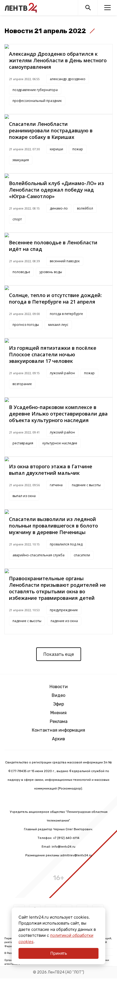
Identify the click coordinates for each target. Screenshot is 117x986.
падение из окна (64, 621)
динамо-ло (59, 208)
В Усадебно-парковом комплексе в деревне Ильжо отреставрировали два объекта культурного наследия (58, 413)
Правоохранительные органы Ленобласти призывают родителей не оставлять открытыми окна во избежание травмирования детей (57, 588)
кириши (56, 149)
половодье (21, 272)
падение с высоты (86, 485)
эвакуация (21, 160)
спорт (17, 219)
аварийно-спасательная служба (38, 555)
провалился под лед (66, 544)
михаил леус (58, 324)
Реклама (58, 721)
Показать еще (58, 654)
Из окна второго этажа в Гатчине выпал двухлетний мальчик (50, 469)
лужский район (62, 373)
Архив (58, 738)
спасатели (82, 555)
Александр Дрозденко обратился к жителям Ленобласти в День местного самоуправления (58, 60)
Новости (59, 686)
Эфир (58, 704)
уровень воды (50, 272)
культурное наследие (59, 443)
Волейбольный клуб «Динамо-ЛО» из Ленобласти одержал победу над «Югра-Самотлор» (56, 189)
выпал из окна (24, 496)
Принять (58, 953)
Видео (58, 695)
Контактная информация (58, 730)
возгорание (22, 384)
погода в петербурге (66, 313)
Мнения (58, 712)
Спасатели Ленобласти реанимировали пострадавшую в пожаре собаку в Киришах (51, 130)
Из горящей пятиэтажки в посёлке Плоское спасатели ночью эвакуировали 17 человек (52, 354)
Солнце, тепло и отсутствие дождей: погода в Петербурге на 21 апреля (55, 298)
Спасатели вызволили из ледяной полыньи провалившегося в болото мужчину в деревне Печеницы (53, 525)
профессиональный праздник (37, 100)
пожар (77, 149)
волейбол (85, 208)
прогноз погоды (26, 324)
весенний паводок (65, 261)
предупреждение (64, 610)
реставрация (23, 443)
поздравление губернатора (35, 90)
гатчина (56, 485)
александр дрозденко (67, 79)
